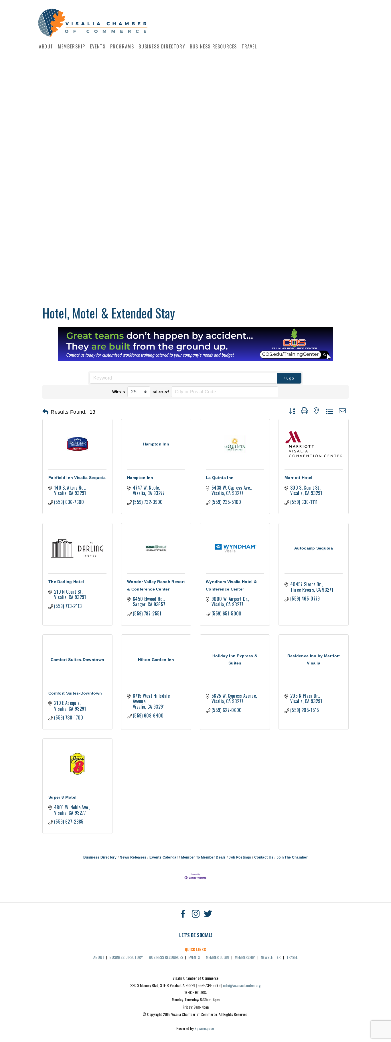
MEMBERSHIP (245, 957)
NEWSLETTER (271, 957)
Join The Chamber (292, 857)
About (46, 46)
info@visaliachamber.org (242, 985)
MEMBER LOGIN (217, 957)
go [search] (291, 378)
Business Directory (162, 46)
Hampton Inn (140, 477)
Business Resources (213, 46)
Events (98, 46)
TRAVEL (292, 957)
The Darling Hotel (66, 581)
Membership (71, 46)
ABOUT (98, 957)
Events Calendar (163, 857)
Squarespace (204, 1028)
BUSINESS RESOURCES (166, 957)
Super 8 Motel (62, 797)
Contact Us (263, 857)
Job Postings (240, 857)
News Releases (133, 857)
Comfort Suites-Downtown (75, 693)
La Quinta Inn (220, 477)
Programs (122, 46)
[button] (45, 412)
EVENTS (194, 957)
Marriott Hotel (298, 477)
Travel (249, 46)
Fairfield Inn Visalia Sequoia (77, 477)
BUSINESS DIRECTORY (126, 957)
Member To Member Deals (203, 857)
